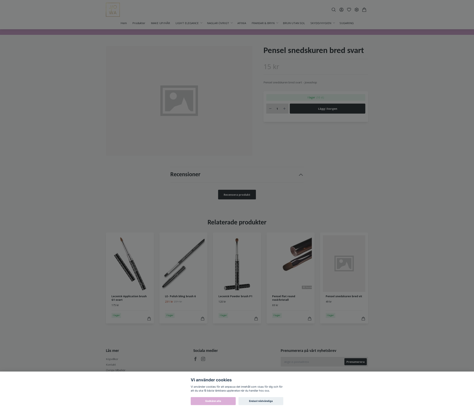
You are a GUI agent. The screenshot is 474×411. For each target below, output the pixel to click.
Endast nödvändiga (261, 401)
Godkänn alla (213, 401)
